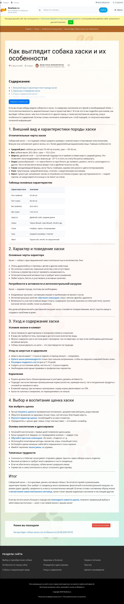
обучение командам (48, 297)
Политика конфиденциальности (50, 597)
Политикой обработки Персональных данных (59, 19)
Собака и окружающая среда (16, 569)
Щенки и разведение (94, 569)
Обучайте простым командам (26, 438)
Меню (119, 10)
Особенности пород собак (14, 565)
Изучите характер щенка (24, 418)
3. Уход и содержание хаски (24, 93)
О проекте (119, 2)
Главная (6, 3)
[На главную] (3, 10)
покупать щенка (26, 411)
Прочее (88, 565)
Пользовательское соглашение (74, 597)
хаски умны (35, 447)
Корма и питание (92, 560)
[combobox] (72, 10)
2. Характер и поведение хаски (25, 90)
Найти (103, 10)
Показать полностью (19, 102)
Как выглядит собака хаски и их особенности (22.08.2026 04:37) (43, 532)
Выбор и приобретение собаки (17, 560)
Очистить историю (101, 525)
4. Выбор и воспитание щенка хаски (28, 97)
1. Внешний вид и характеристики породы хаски (34, 87)
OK (71, 22)
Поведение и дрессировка (55, 565)
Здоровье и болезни (53, 560)
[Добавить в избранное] (69, 65)
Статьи (16, 3)
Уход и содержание (52, 569)
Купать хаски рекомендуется (26, 359)
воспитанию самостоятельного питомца (31, 491)
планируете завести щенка (65, 499)
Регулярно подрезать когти (25, 362)
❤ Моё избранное (102, 2)
